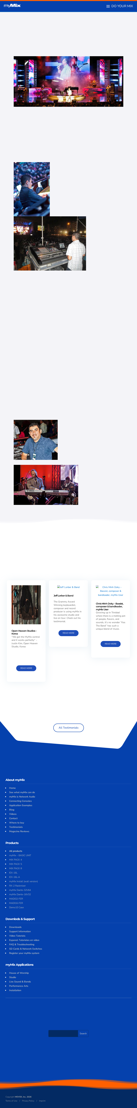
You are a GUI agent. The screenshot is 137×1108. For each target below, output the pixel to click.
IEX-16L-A (14, 877)
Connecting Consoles (20, 801)
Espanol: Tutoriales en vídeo (24, 940)
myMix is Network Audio (22, 796)
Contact (13, 818)
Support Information (20, 931)
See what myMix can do (22, 792)
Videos (13, 814)
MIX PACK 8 (15, 868)
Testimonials (16, 827)
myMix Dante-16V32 (20, 894)
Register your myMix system (24, 953)
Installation (15, 990)
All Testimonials (69, 728)
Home (12, 788)
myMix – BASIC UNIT (20, 855)
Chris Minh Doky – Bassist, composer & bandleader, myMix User (109, 606)
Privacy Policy (28, 1100)
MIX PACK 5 (15, 864)
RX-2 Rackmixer (17, 885)
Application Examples (20, 805)
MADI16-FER (16, 903)
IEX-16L (13, 872)
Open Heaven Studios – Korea (24, 632)
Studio (12, 977)
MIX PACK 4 (15, 859)
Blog (11, 809)
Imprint (42, 1100)
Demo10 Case (16, 907)
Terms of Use (11, 1100)
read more (26, 668)
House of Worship (19, 973)
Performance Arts (18, 986)
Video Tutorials (17, 935)
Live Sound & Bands (20, 981)
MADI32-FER (16, 898)
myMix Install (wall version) (23, 881)
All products (15, 851)
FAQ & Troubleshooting (21, 944)
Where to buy (16, 822)
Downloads (15, 927)
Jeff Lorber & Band (63, 595)
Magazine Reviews (19, 831)
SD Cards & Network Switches (25, 948)
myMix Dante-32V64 (20, 890)
